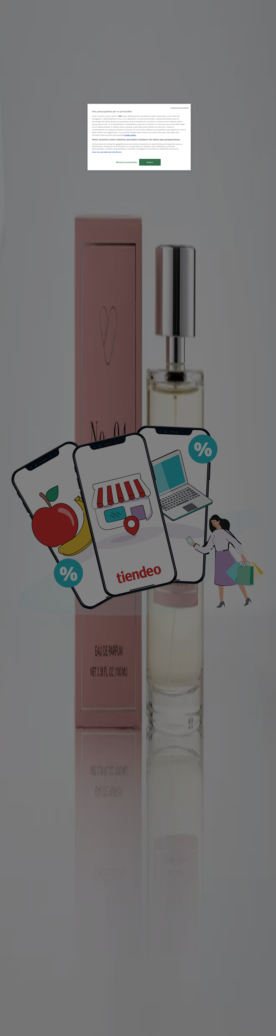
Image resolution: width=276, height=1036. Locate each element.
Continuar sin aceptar (180, 108)
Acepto (150, 162)
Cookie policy (130, 135)
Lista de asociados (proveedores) (107, 152)
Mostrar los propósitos (126, 162)
